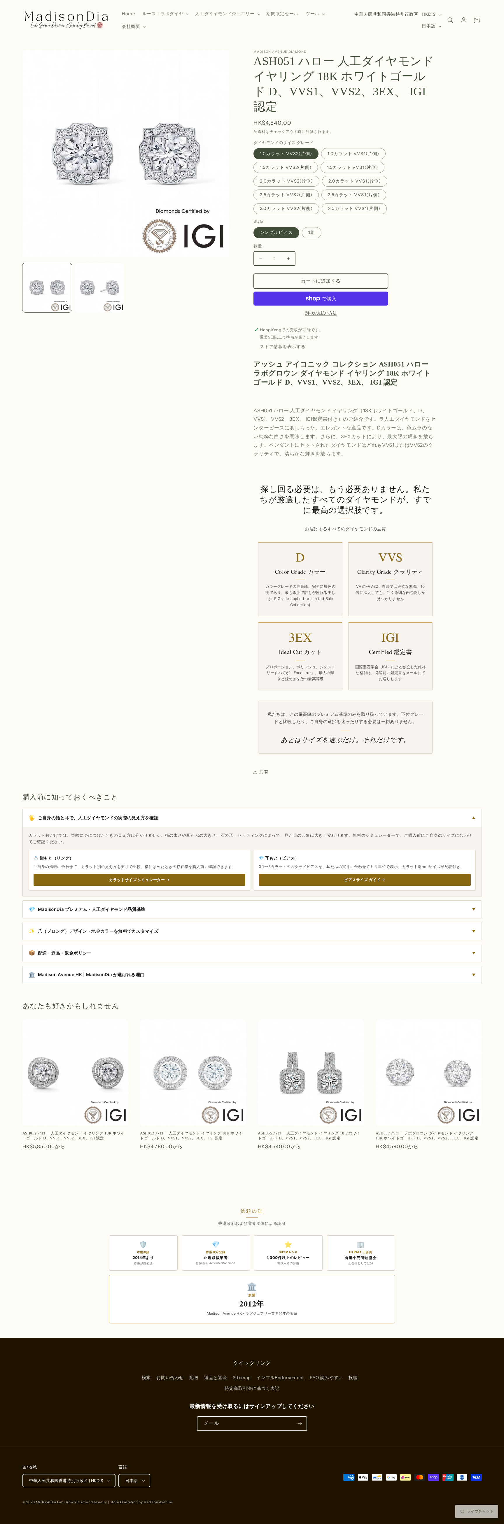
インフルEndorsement (280, 1377)
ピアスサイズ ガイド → (364, 879)
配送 (193, 1377)
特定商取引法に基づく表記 (252, 1388)
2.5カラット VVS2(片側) (286, 194)
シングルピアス (276, 232)
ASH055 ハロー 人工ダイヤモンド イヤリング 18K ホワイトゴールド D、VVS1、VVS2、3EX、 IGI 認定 (309, 1135)
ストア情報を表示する (282, 347)
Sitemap (242, 1377)
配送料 (259, 131)
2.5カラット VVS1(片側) (354, 194)
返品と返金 (215, 1377)
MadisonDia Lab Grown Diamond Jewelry (71, 1502)
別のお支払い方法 (321, 313)
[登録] (300, 1423)
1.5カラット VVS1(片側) (352, 167)
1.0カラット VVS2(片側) (286, 153)
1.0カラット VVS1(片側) (353, 153)
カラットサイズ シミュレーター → (139, 879)
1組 (311, 232)
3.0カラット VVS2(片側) (286, 208)
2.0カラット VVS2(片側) (286, 181)
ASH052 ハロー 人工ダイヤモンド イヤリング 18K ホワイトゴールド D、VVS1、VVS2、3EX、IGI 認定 (73, 1135)
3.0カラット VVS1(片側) (354, 208)
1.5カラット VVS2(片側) (286, 167)
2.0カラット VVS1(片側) (354, 181)
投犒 (353, 1377)
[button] (165, 14)
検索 (146, 1377)
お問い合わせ (170, 1377)
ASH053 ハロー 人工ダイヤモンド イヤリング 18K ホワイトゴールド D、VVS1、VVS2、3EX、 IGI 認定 (191, 1135)
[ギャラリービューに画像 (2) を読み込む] (99, 287)
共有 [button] (263, 771)
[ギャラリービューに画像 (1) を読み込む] (47, 287)
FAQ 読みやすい (326, 1377)
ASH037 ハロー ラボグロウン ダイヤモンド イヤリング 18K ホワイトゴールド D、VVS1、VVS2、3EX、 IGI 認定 (427, 1135)
